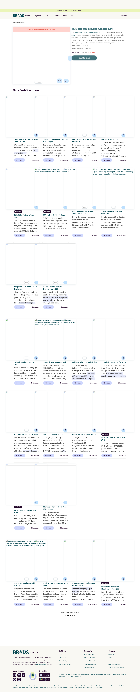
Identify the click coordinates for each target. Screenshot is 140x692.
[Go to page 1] (36, 82)
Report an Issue (70, 615)
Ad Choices (107, 674)
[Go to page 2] (37, 82)
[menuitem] (61, 16)
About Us (111, 654)
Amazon (74, 35)
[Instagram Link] (24, 675)
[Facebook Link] (14, 675)
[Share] (66, 81)
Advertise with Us (114, 664)
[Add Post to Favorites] (94, 135)
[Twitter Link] (19, 675)
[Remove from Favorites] (59, 81)
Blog (110, 658)
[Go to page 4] (39, 82)
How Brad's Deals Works (116, 667)
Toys (23, 22)
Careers (110, 661)
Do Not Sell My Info (65, 664)
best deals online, (41, 665)
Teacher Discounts (90, 661)
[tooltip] (59, 81)
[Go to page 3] (38, 82)
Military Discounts (90, 658)
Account (124, 16)
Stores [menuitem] (48, 15)
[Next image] (70, 58)
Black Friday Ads (89, 654)
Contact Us (62, 658)
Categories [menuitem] (36, 15)
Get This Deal (84, 58)
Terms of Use (89, 674)
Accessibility (63, 661)
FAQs (60, 654)
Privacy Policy (98, 674)
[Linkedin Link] (19, 679)
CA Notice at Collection (74, 677)
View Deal (19, 160)
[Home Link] (22, 15)
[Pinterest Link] (14, 679)
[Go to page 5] (40, 82)
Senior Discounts (89, 667)
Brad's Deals (17, 22)
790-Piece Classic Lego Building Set (88, 32)
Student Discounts (90, 664)
